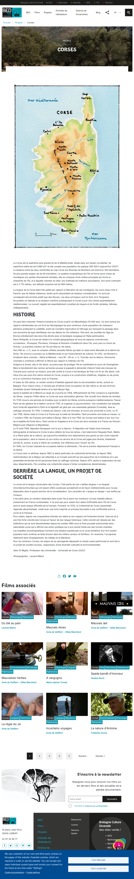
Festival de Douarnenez (82, 12)
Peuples (48, 12)
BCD (50, 2)
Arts (102, 667)
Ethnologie (16, 617)
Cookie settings (33, 872)
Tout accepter (98, 869)
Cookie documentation (14, 872)
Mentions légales (75, 831)
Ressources (76, 819)
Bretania (109, 2)
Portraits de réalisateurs (61, 12)
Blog (98, 12)
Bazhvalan (62, 2)
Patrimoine (28, 617)
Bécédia (77, 2)
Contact (74, 825)
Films (37, 12)
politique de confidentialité (96, 806)
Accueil (6, 22)
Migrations (70, 718)
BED (88, 2)
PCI (97, 2)
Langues (71, 667)
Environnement (18, 667)
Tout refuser (98, 860)
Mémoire (71, 617)
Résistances (123, 667)
